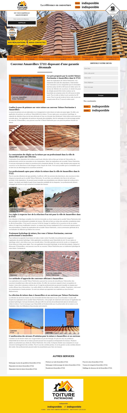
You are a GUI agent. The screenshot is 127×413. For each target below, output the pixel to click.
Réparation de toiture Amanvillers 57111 (21, 366)
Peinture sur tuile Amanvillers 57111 (57, 362)
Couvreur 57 (10, 58)
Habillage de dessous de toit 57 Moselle (46, 58)
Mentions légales (78, 409)
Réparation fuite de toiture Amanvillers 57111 (23, 369)
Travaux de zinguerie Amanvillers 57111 (95, 365)
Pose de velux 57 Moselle (19, 58)
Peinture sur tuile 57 (76, 58)
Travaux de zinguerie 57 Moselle (31, 58)
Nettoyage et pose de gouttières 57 (112, 58)
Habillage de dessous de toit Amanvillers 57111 (97, 368)
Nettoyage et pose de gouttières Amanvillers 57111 (25, 363)
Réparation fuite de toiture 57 (87, 58)
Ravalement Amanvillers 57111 (55, 368)
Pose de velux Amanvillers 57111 (93, 362)
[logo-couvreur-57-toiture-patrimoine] (22, 5)
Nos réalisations (16, 42)
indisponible (90, 3)
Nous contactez (37, 42)
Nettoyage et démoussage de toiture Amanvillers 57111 (63, 365)
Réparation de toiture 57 (99, 58)
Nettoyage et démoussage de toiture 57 (63, 58)
